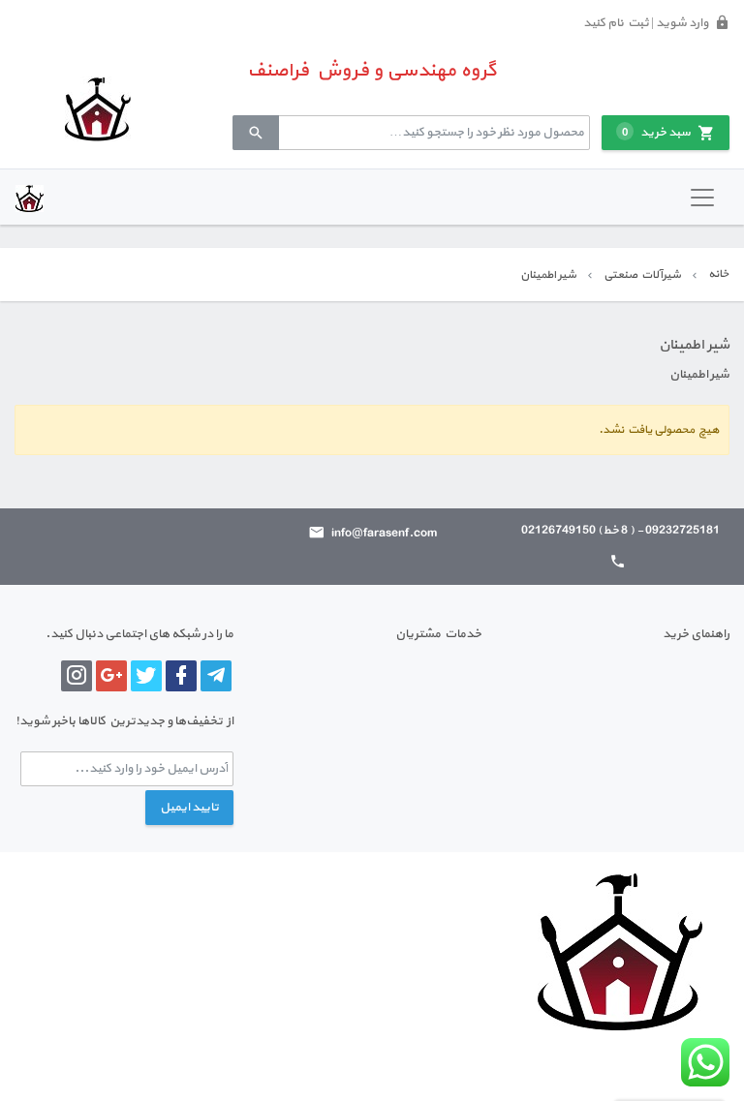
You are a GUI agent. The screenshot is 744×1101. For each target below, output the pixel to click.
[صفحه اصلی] (98, 108)
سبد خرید (656, 132)
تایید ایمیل (189, 807)
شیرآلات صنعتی (642, 275)
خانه (718, 274)
